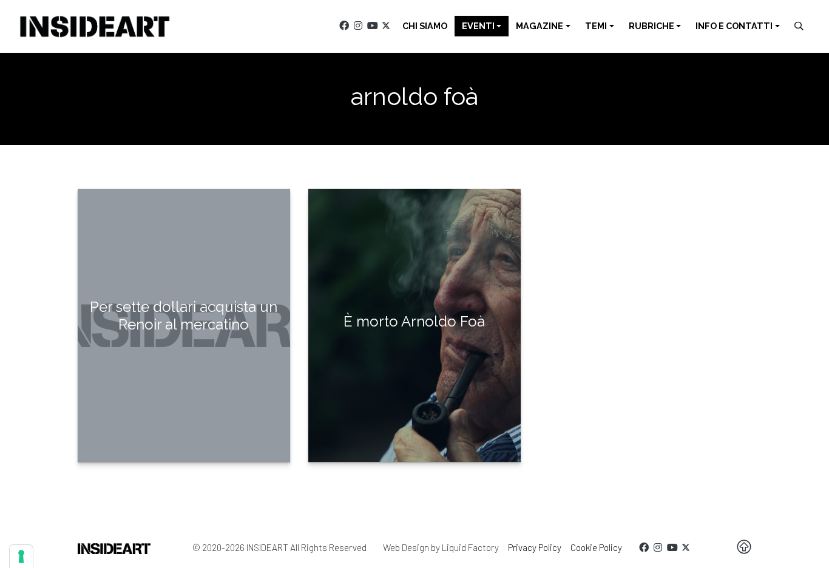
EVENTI (478, 26)
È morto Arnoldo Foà (414, 321)
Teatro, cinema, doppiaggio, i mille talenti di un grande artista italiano (414, 368)
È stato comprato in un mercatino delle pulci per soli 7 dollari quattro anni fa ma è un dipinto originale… (184, 377)
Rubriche (651, 26)
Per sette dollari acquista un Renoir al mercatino (183, 315)
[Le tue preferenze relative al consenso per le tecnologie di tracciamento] (21, 556)
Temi (596, 26)
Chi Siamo (424, 26)
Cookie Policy (596, 547)
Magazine (539, 26)
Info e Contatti (734, 26)
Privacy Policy (534, 547)
